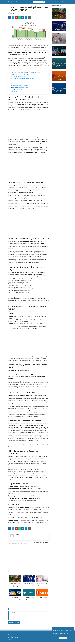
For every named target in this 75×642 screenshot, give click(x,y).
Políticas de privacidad (13, 637)
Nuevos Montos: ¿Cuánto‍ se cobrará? (21, 74)
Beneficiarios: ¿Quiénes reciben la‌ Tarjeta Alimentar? (24, 82)
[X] (13, 17)
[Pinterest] (16, 17)
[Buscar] (44, 2)
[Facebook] (9, 17)
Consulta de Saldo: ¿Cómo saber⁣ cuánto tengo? (23, 80)
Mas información (59, 634)
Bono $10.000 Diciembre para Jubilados (17, 543)
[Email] (29, 17)
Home (51, 1)
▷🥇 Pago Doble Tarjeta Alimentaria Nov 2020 (39, 543)
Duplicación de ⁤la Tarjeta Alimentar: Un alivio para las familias (26, 72)
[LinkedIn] (22, 17)
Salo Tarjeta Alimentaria (15, 2)
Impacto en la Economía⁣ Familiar (19, 83)
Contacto (64, 1)
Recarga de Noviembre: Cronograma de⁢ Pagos (23, 78)
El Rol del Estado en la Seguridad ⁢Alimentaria (22, 87)
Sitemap (10, 636)
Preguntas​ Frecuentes (17, 89)
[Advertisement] (28, 123)
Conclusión (14, 91)
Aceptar (63, 638)
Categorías (57, 1)
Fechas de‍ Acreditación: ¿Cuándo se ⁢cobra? (22, 76)
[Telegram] (26, 17)
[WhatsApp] (19, 17)
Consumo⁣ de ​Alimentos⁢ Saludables (20, 85)
